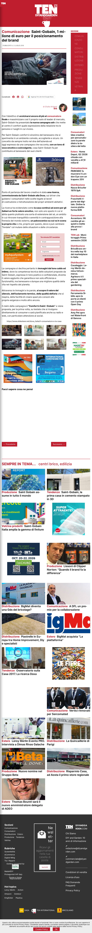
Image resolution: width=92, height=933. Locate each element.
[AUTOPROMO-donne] (79, 336)
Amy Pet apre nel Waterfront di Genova (78, 314)
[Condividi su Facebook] (13, 97)
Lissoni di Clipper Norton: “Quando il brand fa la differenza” (66, 570)
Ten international (46, 910)
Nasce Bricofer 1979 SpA (78, 188)
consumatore (54, 116)
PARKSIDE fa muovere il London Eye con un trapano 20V (79, 174)
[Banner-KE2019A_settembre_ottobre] (50, 185)
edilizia (66, 464)
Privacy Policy (73, 890)
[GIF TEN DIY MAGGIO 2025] (79, 110)
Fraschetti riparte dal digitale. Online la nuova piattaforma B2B (78, 203)
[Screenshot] (50, 261)
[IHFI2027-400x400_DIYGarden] (50, 382)
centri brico (48, 464)
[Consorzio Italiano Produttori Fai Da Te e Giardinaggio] (79, 354)
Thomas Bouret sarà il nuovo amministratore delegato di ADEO (22, 805)
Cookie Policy (41, 929)
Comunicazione (16, 31)
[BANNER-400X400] (18, 382)
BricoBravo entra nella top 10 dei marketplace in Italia (79, 251)
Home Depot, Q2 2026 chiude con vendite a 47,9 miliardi (79, 157)
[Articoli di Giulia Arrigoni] (63, 111)
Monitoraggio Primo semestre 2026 (79, 238)
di (50, 106)
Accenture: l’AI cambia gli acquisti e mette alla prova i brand (78, 222)
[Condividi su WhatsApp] (22, 97)
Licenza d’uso (72, 877)
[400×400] (18, 261)
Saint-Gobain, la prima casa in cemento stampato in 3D (68, 496)
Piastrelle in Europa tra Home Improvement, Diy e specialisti (23, 640)
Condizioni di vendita (76, 872)
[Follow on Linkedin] (54, 109)
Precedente (10, 444)
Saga (26, 910)
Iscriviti (45, 867)
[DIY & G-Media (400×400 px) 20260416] (23, 574)
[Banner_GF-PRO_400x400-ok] (18, 185)
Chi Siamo (71, 833)
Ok (56, 929)
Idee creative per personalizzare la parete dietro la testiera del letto (79, 139)
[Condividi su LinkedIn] (18, 97)
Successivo (57, 444)
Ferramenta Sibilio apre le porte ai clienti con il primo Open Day (78, 297)
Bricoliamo (67, 910)
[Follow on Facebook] (56, 109)
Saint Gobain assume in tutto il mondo (21, 494)
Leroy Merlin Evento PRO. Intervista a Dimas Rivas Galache (23, 742)
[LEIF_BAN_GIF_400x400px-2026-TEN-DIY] (68, 534)
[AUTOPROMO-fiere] (68, 679)
